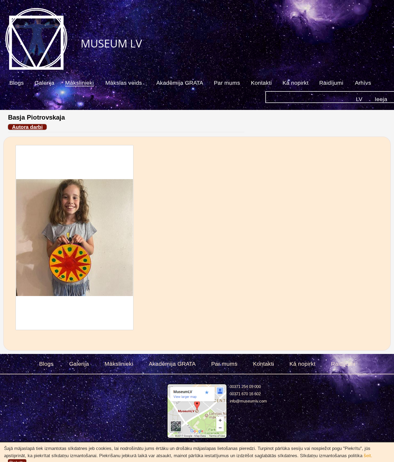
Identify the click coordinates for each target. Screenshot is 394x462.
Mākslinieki (79, 83)
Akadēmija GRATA (179, 83)
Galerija (44, 83)
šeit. (368, 455)
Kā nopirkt (295, 83)
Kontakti (261, 83)
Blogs (16, 83)
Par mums (227, 83)
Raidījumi (331, 83)
